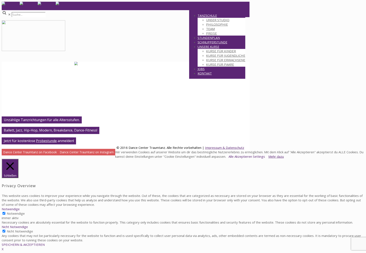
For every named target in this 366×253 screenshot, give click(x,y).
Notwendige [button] (11, 209)
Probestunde (46, 140)
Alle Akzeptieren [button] (240, 156)
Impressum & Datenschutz (224, 147)
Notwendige (16, 213)
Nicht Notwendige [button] (15, 227)
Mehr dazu (276, 156)
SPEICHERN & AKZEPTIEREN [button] (23, 244)
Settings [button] (259, 156)
